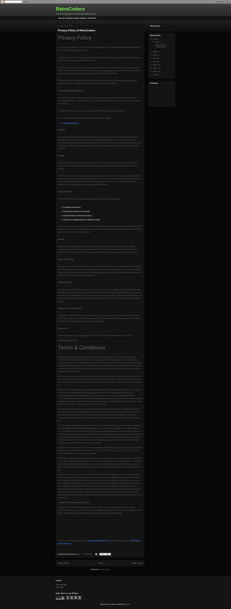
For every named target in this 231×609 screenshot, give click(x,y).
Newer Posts (63, 563)
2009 (155, 71)
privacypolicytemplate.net (99, 541)
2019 (155, 39)
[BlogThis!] (103, 554)
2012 (155, 62)
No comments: (87, 554)
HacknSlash (60, 585)
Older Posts (137, 563)
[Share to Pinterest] (110, 554)
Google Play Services (70, 123)
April (157, 42)
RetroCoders (70, 9)
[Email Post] (96, 554)
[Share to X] (105, 554)
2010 (155, 68)
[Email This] (100, 554)
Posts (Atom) (105, 569)
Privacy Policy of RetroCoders (76, 30)
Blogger (127, 604)
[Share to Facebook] (107, 554)
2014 (155, 55)
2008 (155, 75)
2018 (155, 52)
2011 (155, 65)
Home (100, 563)
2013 (155, 58)
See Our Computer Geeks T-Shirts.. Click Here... (77, 18)
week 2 (58, 587)
